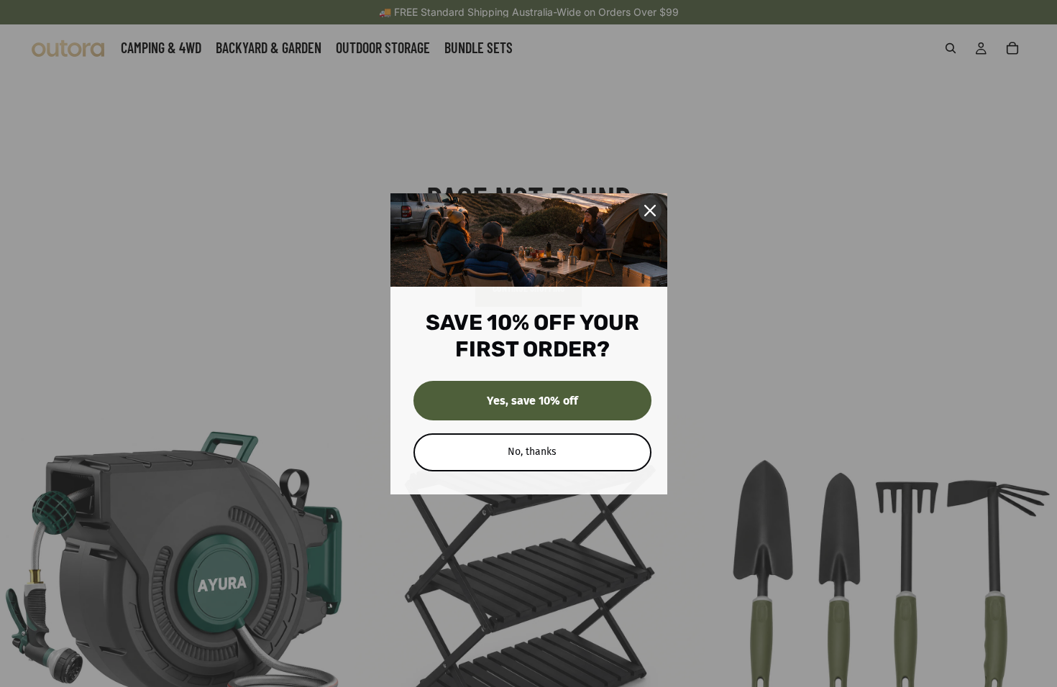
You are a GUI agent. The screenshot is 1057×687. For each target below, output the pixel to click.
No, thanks (532, 452)
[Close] (650, 210)
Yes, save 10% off (532, 400)
